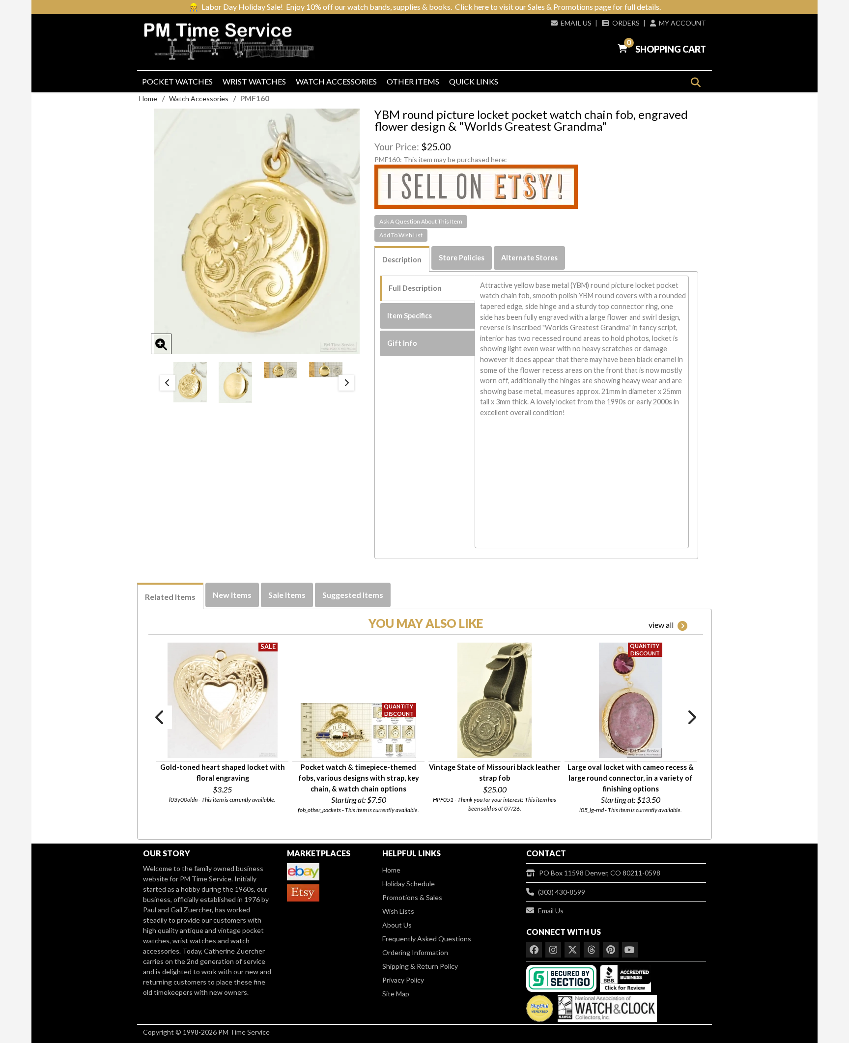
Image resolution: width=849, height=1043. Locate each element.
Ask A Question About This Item (420, 221)
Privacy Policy (403, 980)
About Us (397, 925)
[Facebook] (534, 950)
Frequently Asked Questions (426, 938)
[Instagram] (553, 950)
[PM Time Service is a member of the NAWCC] (606, 1006)
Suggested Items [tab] (352, 594)
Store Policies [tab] (461, 258)
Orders (625, 23)
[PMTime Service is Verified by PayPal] (539, 1006)
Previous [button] (167, 383)
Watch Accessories (336, 81)
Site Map (395, 993)
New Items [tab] (232, 594)
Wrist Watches (254, 81)
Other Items (413, 81)
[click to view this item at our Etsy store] (476, 186)
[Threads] (591, 950)
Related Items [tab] (170, 596)
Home (148, 98)
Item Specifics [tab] (409, 315)
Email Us (576, 23)
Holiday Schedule (408, 883)
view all (661, 624)
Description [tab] (402, 259)
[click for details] (223, 700)
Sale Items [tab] (287, 594)
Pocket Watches (177, 81)
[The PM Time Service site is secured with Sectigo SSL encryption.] (562, 977)
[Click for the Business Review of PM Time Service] (625, 977)
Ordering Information (415, 952)
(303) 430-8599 (561, 892)
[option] (190, 382)
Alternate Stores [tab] (529, 258)
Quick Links (473, 81)
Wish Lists (398, 911)
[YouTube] (630, 950)
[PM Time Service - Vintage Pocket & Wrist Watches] (233, 41)
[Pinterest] (611, 950)
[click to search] (695, 82)
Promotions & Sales (412, 897)
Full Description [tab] (415, 288)
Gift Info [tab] (402, 343)
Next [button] (346, 383)
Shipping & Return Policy (420, 966)
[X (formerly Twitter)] (572, 950)
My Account (682, 23)
